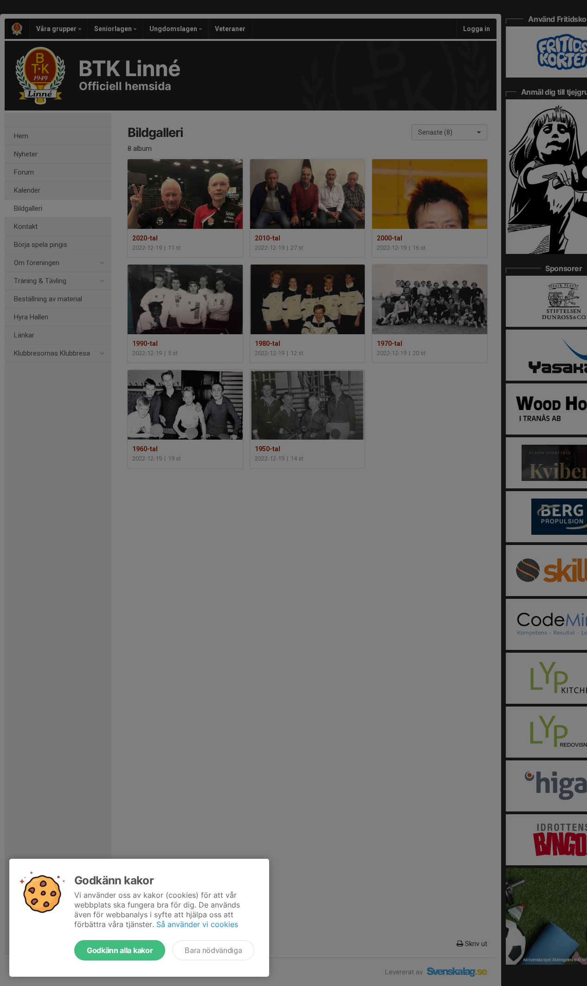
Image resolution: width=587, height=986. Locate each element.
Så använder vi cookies (197, 924)
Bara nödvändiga (213, 950)
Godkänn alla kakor (120, 950)
